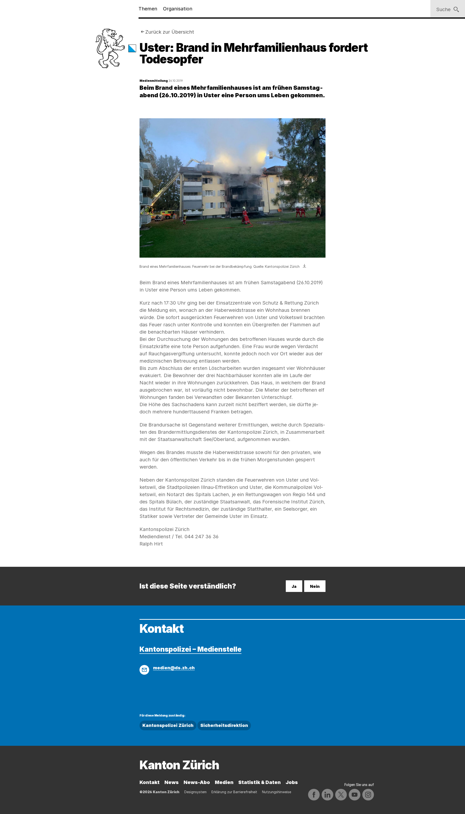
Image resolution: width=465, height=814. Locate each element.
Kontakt (150, 782)
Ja (294, 586)
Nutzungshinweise (276, 792)
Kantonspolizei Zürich (168, 725)
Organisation (177, 9)
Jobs (292, 782)
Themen (148, 9)
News (171, 782)
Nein (315, 586)
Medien (224, 782)
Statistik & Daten (259, 782)
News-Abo (197, 782)
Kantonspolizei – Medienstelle (190, 649)
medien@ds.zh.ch (174, 667)
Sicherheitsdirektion (224, 725)
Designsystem (195, 792)
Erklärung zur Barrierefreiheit (234, 792)
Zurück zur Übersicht (169, 32)
